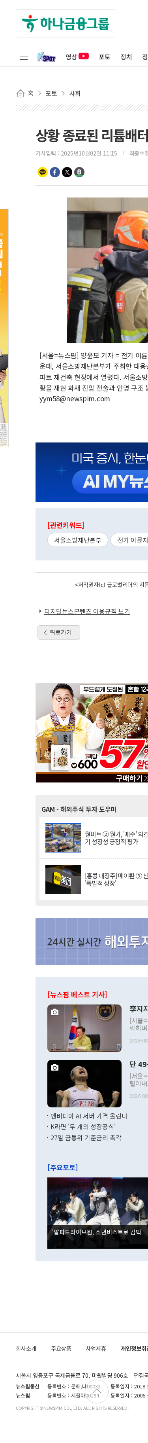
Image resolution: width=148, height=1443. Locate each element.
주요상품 (61, 1348)
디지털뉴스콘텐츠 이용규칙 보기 (87, 611)
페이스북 (55, 172)
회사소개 (26, 1348)
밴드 (79, 172)
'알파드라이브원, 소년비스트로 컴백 (96, 1231)
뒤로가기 (61, 632)
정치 (126, 56)
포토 (105, 56)
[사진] (84, 1027)
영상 (71, 56)
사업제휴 (96, 1348)
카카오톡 (42, 172)
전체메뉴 (24, 56)
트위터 (67, 172)
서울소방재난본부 (77, 540)
